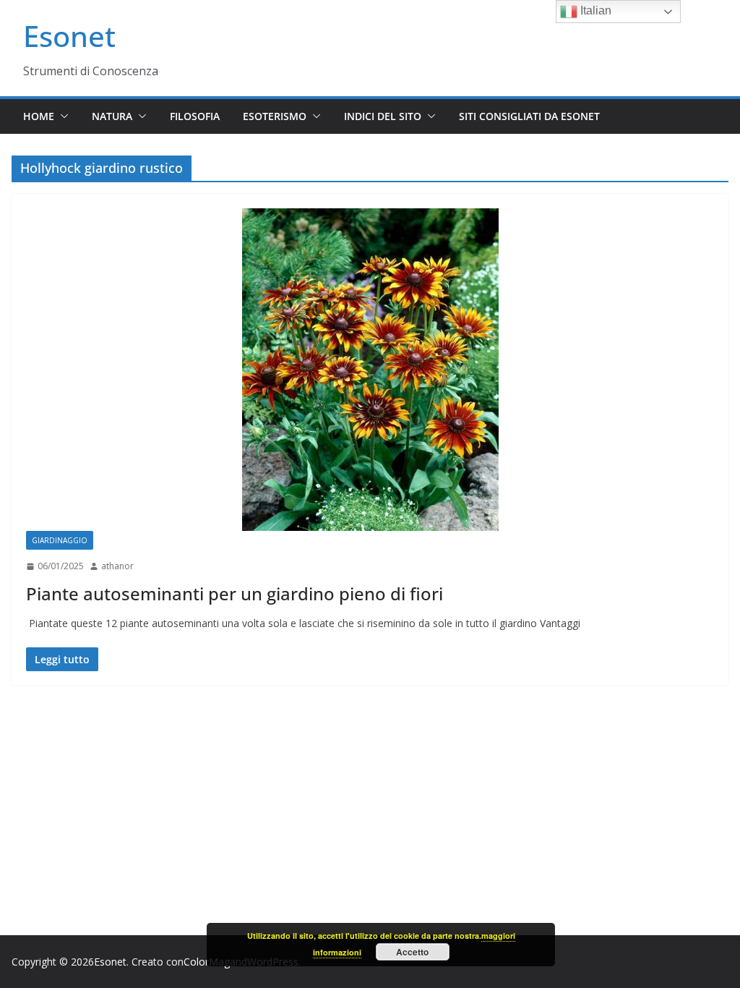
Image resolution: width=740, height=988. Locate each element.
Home (38, 116)
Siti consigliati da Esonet (529, 116)
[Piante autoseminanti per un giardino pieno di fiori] (370, 369)
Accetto (412, 951)
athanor (117, 566)
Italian (594, 10)
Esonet (69, 36)
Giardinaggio (59, 540)
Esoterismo (274, 116)
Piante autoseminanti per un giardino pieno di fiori (234, 593)
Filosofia (195, 116)
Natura (112, 116)
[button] (61, 116)
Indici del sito (382, 116)
